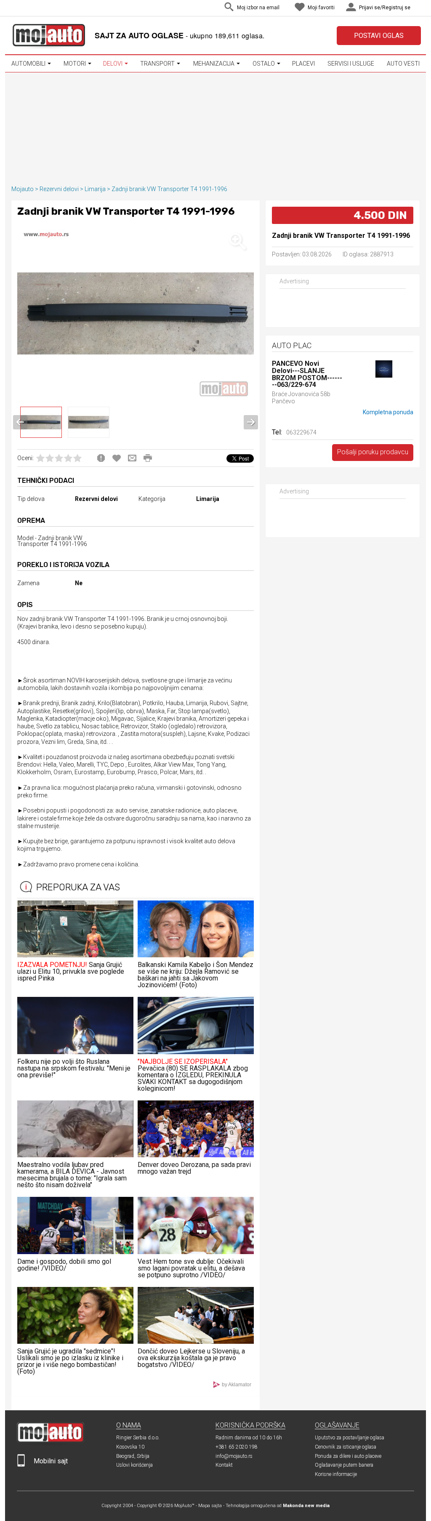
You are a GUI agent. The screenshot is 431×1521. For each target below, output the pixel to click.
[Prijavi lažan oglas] (101, 458)
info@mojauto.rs (234, 1456)
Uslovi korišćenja (134, 1465)
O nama (128, 1425)
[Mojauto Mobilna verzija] (21, 1465)
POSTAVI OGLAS (379, 36)
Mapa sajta (210, 1505)
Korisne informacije (336, 1474)
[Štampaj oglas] (147, 458)
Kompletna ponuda (388, 412)
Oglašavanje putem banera (344, 1465)
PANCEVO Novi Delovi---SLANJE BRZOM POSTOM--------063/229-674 (307, 374)
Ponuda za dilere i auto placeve (348, 1456)
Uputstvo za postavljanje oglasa (349, 1438)
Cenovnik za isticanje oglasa (345, 1447)
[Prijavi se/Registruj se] (419, 8)
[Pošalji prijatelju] (132, 458)
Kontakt (224, 1465)
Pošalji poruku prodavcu (372, 452)
